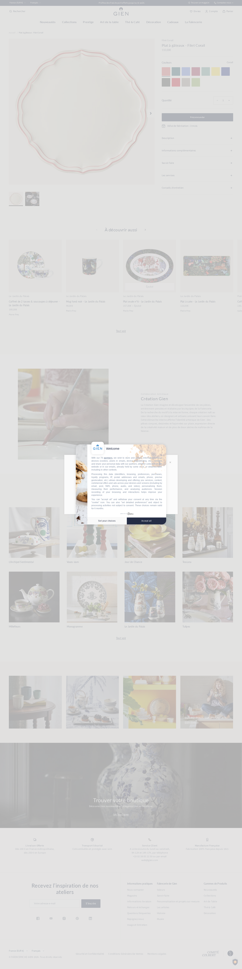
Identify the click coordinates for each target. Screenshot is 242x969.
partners (108, 458)
